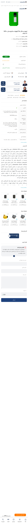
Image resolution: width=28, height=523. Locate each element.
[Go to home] (25, 5)
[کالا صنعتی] (23, 2)
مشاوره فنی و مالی (21, 73)
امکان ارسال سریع (7, 76)
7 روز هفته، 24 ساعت (6, 73)
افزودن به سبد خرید (19, 515)
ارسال (14, 300)
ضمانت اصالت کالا (21, 76)
